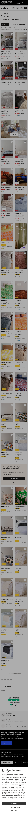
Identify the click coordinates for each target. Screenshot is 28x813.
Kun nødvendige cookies (14, 807)
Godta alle (14, 803)
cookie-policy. (11, 799)
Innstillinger (14, 810)
